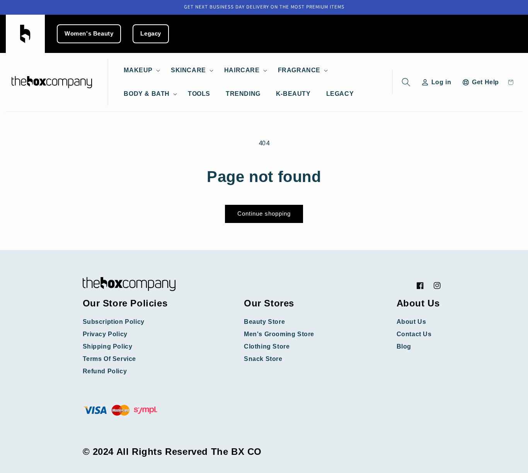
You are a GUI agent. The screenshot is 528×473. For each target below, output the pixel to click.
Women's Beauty (89, 34)
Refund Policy (105, 371)
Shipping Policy (108, 346)
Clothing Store (267, 346)
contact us (414, 334)
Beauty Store (264, 321)
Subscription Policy (114, 321)
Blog (404, 346)
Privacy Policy (105, 334)
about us (411, 321)
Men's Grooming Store (279, 334)
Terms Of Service (109, 359)
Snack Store (263, 359)
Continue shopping (264, 213)
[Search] (404, 82)
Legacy (150, 34)
